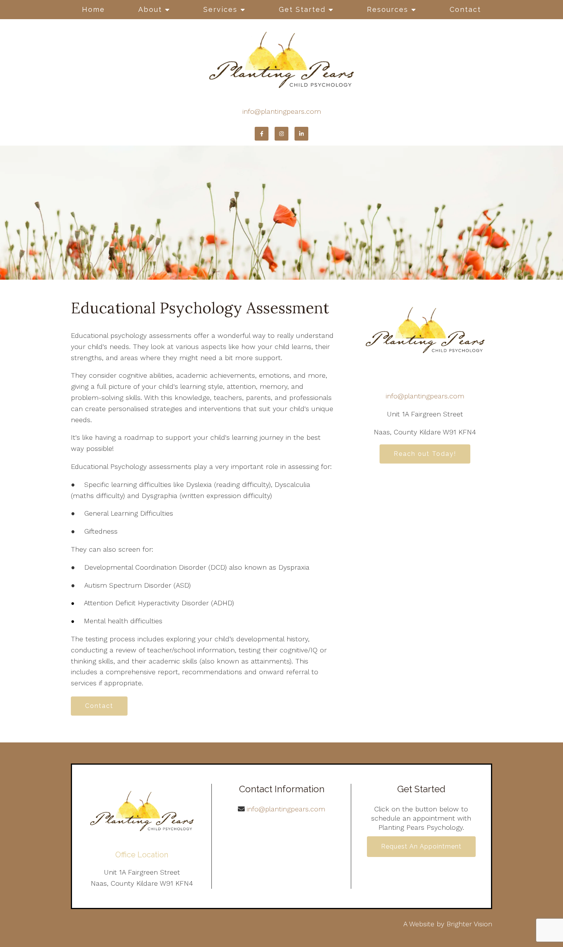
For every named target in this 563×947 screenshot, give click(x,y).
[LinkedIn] (301, 134)
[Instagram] (281, 134)
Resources (387, 9)
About (150, 9)
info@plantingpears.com (281, 111)
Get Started (302, 9)
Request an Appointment (421, 846)
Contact (465, 9)
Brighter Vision (469, 924)
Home (93, 9)
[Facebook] (261, 134)
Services (220, 9)
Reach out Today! (425, 453)
